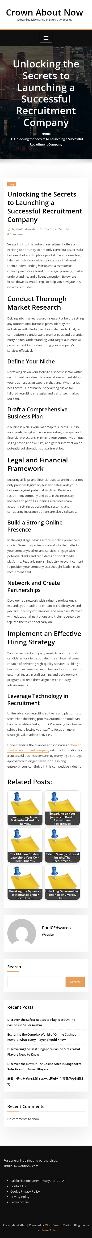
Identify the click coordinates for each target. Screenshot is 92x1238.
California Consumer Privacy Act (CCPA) (37, 1181)
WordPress (52, 1225)
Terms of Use (19, 1202)
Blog (12, 184)
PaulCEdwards (23, 229)
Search (14, 967)
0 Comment (15, 234)
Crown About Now (44, 12)
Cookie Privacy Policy (25, 1191)
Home (46, 133)
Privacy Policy (19, 1197)
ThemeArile (48, 1230)
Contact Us (18, 1186)
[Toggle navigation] (46, 38)
